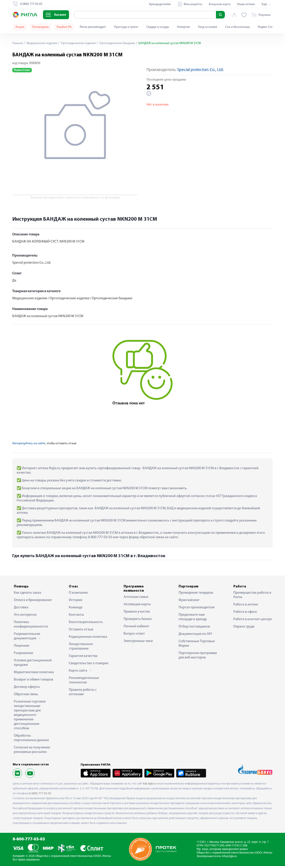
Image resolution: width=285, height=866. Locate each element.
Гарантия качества (83, 656)
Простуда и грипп (126, 27)
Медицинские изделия (41, 43)
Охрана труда (243, 626)
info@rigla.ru (229, 856)
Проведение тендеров (196, 593)
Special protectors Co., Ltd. (200, 70)
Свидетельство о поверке (88, 663)
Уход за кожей (207, 27)
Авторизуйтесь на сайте (28, 443)
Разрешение (23, 653)
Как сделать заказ (27, 593)
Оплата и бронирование (33, 600)
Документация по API (195, 634)
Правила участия (137, 611)
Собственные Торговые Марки (197, 644)
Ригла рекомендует (93, 27)
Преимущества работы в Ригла (252, 595)
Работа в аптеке (245, 604)
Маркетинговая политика (34, 672)
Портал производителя (197, 607)
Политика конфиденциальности (31, 624)
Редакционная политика (88, 637)
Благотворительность (86, 622)
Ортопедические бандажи (117, 43)
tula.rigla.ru (149, 783)
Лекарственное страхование (81, 646)
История (75, 600)
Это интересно (25, 615)
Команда (75, 607)
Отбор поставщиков (194, 626)
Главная (17, 43)
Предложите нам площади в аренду (193, 617)
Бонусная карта (219, 4)
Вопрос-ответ (134, 634)
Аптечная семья (136, 597)
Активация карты (137, 604)
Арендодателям (160, 4)
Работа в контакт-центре (252, 619)
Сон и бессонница (237, 27)
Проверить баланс (138, 619)
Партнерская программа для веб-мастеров (198, 655)
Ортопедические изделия (78, 43)
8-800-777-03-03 (29, 839)
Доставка (21, 607)
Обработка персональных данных (31, 738)
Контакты (76, 615)
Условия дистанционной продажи (33, 663)
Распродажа (40, 27)
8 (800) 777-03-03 (40, 793)
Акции (19, 27)
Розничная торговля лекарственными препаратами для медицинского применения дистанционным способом (30, 715)
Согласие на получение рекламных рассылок (32, 750)
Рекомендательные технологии (84, 680)
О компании (78, 593)
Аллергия (183, 27)
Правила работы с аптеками (83, 692)
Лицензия (21, 646)
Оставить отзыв (81, 629)
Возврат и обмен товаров (33, 679)
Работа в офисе (245, 612)
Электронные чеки (138, 641)
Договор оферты (27, 687)
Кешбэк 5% (64, 27)
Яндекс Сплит (267, 27)
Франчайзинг (189, 600)
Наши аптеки (246, 4)
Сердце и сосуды (157, 27)
